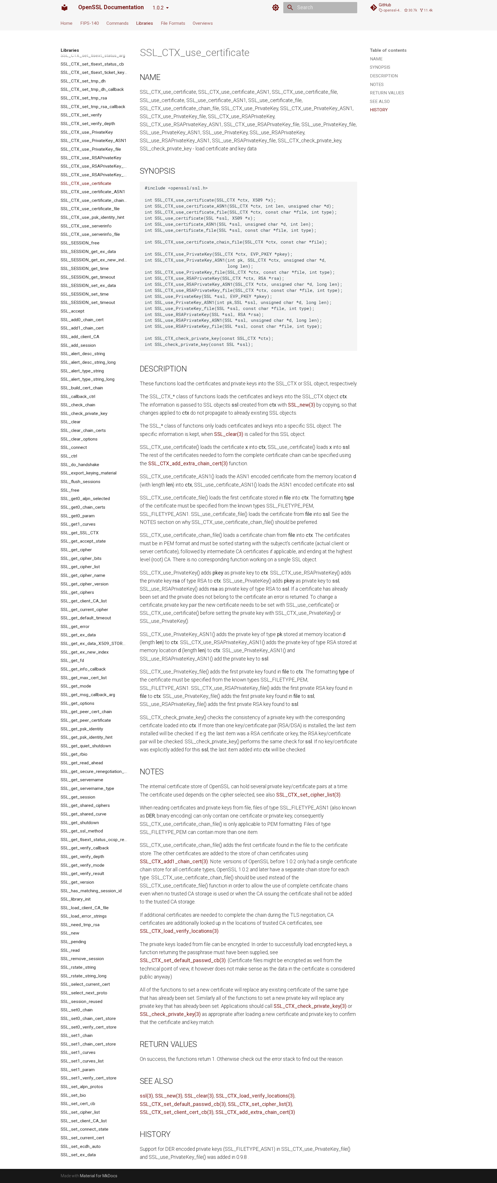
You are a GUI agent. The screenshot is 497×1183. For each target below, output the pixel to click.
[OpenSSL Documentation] (64, 7)
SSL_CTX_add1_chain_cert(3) (174, 861)
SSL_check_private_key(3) (170, 1014)
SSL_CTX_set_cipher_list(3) (308, 795)
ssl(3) (146, 1096)
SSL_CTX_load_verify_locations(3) (179, 931)
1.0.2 (158, 8)
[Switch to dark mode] (275, 7)
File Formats (173, 23)
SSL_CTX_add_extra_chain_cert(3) (188, 463)
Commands (117, 23)
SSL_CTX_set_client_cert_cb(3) (176, 1112)
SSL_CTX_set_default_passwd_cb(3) (183, 960)
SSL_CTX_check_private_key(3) (310, 1006)
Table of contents (388, 50)
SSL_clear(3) (228, 434)
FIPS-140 (89, 23)
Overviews (203, 23)
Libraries (144, 23)
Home (67, 23)
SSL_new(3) (301, 405)
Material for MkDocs (98, 1176)
